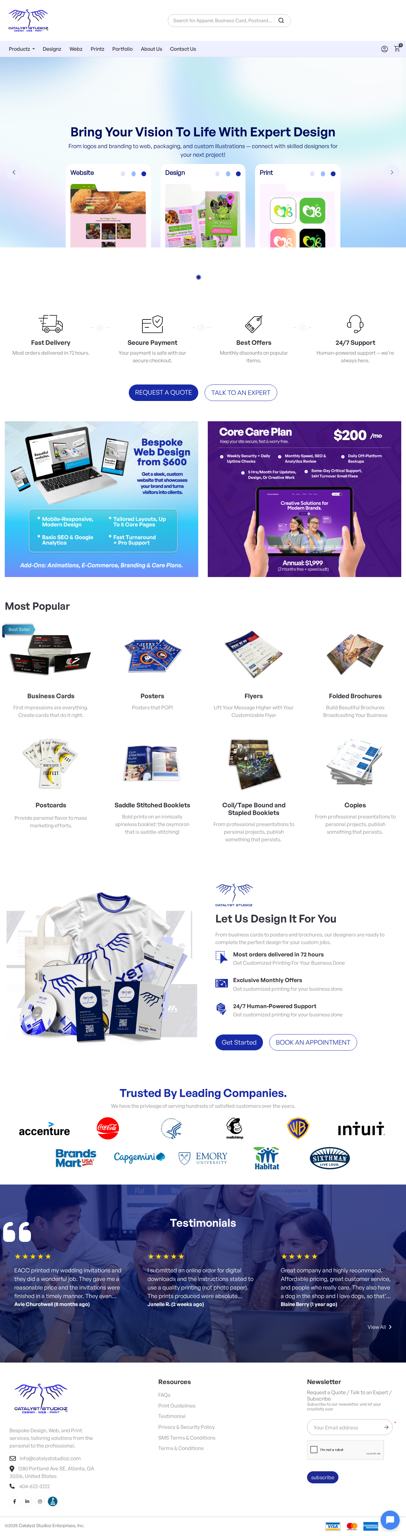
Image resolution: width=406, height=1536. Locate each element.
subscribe (322, 1437)
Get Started (239, 1002)
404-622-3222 (34, 1446)
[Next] (392, 152)
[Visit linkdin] (27, 1461)
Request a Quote (163, 352)
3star (33, 1216)
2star (25, 1216)
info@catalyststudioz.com (50, 1418)
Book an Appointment (313, 1002)
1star (18, 1216)
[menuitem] (22, 49)
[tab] (198, 237)
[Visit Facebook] (15, 1461)
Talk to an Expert (241, 353)
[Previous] (14, 152)
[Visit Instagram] (40, 1461)
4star (41, 1216)
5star (48, 1216)
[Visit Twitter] (53, 1461)
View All (377, 1287)
